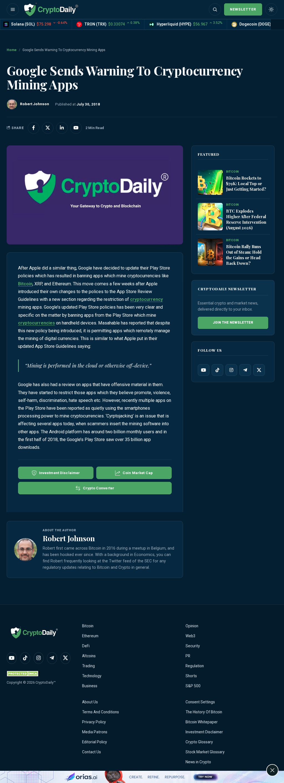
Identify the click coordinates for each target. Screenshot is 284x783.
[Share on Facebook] (33, 128)
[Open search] (215, 9)
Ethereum (90, 636)
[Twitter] (259, 370)
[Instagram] (231, 370)
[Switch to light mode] (271, 9)
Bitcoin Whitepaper (202, 722)
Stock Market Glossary (205, 752)
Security (193, 646)
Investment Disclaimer (204, 732)
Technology (92, 676)
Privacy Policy (94, 722)
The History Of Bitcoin (204, 712)
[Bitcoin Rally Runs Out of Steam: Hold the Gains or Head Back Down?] (210, 252)
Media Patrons (94, 732)
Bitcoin (25, 283)
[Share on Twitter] (48, 128)
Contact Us (91, 752)
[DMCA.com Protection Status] (23, 673)
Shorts (191, 676)
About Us (90, 702)
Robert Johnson (69, 538)
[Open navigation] (13, 9)
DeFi (86, 646)
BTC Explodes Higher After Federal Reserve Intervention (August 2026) (246, 219)
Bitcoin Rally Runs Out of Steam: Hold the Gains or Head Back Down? (244, 255)
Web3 (191, 636)
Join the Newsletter (233, 322)
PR (188, 656)
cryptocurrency (146, 299)
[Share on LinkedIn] (62, 128)
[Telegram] (245, 370)
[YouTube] (203, 370)
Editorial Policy (94, 742)
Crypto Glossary (199, 742)
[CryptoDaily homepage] (51, 9)
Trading (88, 666)
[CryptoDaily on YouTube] (76, 128)
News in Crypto (198, 762)
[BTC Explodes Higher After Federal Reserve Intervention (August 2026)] (210, 216)
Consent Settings (200, 702)
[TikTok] (217, 370)
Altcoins (89, 656)
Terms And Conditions (100, 712)
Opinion (192, 626)
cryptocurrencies (36, 323)
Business (89, 686)
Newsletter (243, 9)
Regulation (195, 666)
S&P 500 (193, 686)
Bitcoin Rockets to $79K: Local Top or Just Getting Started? (246, 183)
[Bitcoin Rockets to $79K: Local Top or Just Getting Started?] (210, 182)
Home (12, 50)
